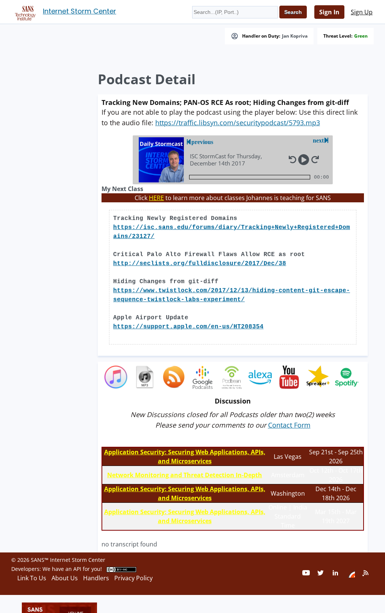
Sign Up (362, 12)
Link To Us (31, 578)
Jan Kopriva (295, 36)
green (361, 36)
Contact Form (289, 424)
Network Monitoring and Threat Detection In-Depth (184, 475)
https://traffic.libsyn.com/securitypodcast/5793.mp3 (237, 122)
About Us (65, 578)
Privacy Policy (133, 578)
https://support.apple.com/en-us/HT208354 (188, 326)
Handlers (96, 578)
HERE (156, 198)
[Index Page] (24, 11)
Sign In (329, 12)
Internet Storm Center (79, 11)
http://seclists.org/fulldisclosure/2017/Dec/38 (199, 263)
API (77, 568)
